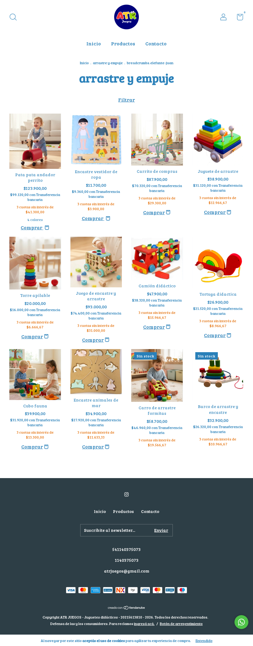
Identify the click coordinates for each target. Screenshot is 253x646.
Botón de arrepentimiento (181, 623)
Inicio (93, 43)
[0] (238, 18)
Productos (123, 43)
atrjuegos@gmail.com (126, 571)
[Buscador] (15, 18)
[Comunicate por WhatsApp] (241, 622)
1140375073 (127, 560)
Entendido (204, 640)
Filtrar (126, 99)
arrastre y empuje (108, 62)
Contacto (156, 43)
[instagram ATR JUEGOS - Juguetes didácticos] (126, 494)
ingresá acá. (144, 623)
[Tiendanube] (126, 607)
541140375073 (126, 549)
